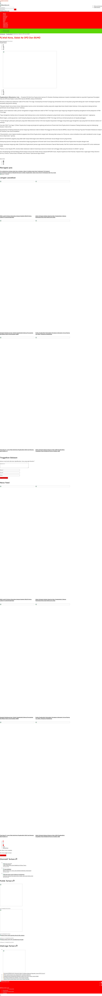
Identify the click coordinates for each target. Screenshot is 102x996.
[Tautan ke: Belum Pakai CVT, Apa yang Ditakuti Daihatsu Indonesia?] (7, 869)
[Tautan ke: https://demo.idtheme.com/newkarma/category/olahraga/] (17, 946)
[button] (15, 9)
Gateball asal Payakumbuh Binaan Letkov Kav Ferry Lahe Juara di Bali (21, 976)
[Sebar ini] (3, 45)
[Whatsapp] (3, 49)
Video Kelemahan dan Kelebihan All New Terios (14, 865)
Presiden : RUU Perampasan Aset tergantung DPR (12, 907)
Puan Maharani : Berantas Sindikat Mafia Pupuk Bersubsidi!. (14, 932)
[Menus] (0, 2)
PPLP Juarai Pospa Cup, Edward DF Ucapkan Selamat (17, 974)
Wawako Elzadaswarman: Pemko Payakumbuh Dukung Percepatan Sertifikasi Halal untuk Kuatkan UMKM (16, 718)
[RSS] (3, 164)
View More (3, 855)
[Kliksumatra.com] (4, 5)
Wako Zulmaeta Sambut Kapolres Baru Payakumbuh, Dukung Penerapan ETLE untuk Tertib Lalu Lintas (50, 600)
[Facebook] (3, 161)
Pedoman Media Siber (8, 991)
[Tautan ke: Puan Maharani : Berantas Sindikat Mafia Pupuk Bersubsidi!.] (11, 931)
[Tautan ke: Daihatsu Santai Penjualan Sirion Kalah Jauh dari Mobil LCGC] (13, 874)
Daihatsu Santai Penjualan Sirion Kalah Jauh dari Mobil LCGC (18, 876)
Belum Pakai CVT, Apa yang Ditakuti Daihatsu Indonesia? (17, 870)
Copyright (11, 989)
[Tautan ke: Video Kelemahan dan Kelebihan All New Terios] (7, 864)
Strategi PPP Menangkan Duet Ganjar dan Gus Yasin (13, 941)
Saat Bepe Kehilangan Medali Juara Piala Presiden (16, 977)
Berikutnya (5, 848)
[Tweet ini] (3, 46)
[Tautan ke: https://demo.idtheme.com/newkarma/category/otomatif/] (16, 859)
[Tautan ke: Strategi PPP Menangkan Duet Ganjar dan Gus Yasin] (11, 939)
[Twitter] (3, 162)
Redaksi (5, 993)
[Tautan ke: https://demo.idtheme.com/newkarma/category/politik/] (14, 881)
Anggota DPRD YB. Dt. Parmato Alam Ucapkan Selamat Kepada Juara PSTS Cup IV (24, 973)
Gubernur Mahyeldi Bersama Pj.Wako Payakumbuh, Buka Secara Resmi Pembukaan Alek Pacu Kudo (28, 172)
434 (4, 846)
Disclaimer (5, 990)
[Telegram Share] (3, 48)
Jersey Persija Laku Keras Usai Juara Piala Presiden (16, 979)
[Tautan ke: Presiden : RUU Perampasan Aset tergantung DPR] (11, 905)
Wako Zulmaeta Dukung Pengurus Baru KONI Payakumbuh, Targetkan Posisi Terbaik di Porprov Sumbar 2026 (50, 836)
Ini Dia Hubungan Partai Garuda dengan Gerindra (12, 936)
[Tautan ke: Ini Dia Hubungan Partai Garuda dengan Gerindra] (12, 935)
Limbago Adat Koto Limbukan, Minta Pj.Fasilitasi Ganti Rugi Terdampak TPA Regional (25, 171)
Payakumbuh (3, 42)
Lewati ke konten (4, 0)
